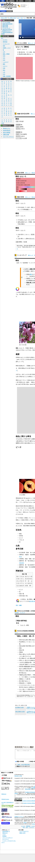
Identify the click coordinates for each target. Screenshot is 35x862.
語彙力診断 (6, 134)
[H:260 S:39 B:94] (26, 187)
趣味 (4, 64)
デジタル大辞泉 (22, 43)
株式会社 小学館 (18, 776)
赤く (29, 220)
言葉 (26, 242)
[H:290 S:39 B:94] (24, 187)
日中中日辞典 (28, 1)
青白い (21, 654)
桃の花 (20, 52)
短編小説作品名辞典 (23, 113)
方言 (4, 74)
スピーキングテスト (8, 136)
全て (2, 38)
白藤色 (28, 707)
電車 (4, 45)
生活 (4, 60)
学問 (4, 56)
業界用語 (5, 41)
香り (26, 660)
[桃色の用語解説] (3, 11)
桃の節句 (19, 441)
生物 (4, 68)
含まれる (31, 670)
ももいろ (23, 203)
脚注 (31, 274)
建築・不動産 (6, 54)
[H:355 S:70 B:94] (21, 191)
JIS (30, 585)
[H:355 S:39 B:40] (23, 189)
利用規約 (4, 836)
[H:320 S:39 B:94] (22, 187)
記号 (3, 123)
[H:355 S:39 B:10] (25, 189)
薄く (27, 639)
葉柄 (31, 658)
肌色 (26, 517)
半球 (21, 666)
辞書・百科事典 (7, 76)
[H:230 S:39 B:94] (28, 187)
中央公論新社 (23, 134)
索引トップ (30, 43)
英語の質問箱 (6, 132)
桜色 (20, 533)
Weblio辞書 (27, 789)
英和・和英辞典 (19, 1)
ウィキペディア (22, 255)
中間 (29, 222)
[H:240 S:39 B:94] (27, 187)
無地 (24, 691)
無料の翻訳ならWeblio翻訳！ (24, 6)
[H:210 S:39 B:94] (29, 187)
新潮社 (21, 126)
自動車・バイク (7, 48)
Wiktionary (3, 794)
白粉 (23, 683)
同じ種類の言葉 (12, 17)
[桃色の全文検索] (9, 11)
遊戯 (27, 209)
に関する (28, 54)
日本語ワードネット (19, 816)
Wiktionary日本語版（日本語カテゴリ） (6, 30)
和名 (32, 357)
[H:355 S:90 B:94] (20, 191)
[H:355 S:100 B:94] (19, 191)
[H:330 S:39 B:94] (21, 187)
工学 (4, 52)
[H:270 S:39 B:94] (25, 187)
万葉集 (28, 365)
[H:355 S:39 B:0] (26, 189)
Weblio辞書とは (6, 831)
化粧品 (29, 683)
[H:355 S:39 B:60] (22, 189)
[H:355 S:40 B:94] (23, 191)
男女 (20, 54)
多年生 (33, 666)
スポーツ (5, 66)
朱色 (29, 689)
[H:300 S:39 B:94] (23, 187)
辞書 (3, 1)
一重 (33, 674)
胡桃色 (21, 679)
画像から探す (22, 832)
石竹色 (21, 535)
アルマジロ (28, 656)
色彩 (22, 17)
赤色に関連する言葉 (20, 711)
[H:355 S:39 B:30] (24, 189)
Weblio (16, 793)
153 (28, 80)
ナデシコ (24, 359)
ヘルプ (4, 834)
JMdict (25, 822)
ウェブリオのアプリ (24, 831)
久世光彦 (21, 121)
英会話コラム (6, 128)
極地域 (27, 666)
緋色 (24, 646)
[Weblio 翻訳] (19, 5)
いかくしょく (30, 708)
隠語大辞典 (20, 197)
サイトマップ (5, 839)
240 (22, 80)
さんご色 (21, 689)
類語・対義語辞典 (10, 1)
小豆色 (28, 711)
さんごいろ (30, 712)
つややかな (22, 662)
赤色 (30, 52)
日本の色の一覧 (23, 595)
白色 (25, 674)
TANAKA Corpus (5, 799)
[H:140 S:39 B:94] (34, 187)
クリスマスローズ (24, 685)
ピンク (23, 357)
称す (23, 224)
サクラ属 (25, 670)
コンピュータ (6, 43)
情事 (20, 242)
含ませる (32, 238)
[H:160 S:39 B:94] (33, 187)
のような (26, 654)
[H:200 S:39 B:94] (30, 187)
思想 (22, 222)
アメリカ (30, 664)
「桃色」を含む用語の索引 (23, 764)
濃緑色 (27, 662)
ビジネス (5, 39)
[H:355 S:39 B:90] (20, 189)
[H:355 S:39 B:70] (21, 189)
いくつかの (30, 677)
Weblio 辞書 (4, 17)
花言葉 (32, 234)
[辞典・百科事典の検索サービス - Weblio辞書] (9, 5)
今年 (20, 691)
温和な (19, 222)
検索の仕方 (5, 832)
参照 (27, 625)
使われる (24, 672)
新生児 (17, 506)
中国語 (27, 348)
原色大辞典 (20, 172)
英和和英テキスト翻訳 (24, 747)
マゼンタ (21, 539)
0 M (32, 80)
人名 (4, 72)
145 (26, 80)
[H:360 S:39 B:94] (19, 187)
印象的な (21, 674)
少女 (19, 234)
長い (20, 658)
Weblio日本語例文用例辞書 (25, 631)
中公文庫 (24, 138)
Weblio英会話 (6, 130)
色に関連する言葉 (19, 707)
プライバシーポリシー (7, 837)
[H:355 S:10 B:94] (25, 191)
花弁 (20, 646)
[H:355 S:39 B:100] (19, 189)
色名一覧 (24, 574)
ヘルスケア (5, 62)
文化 (18, 17)
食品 (4, 70)
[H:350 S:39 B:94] (20, 187)
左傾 (22, 207)
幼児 (22, 506)
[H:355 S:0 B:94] (26, 191)
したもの (24, 220)
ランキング (22, 612)
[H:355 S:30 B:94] (24, 191)
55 (34, 80)
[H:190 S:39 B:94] (31, 187)
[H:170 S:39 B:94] (32, 187)
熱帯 (26, 664)
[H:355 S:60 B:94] (22, 191)
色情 (25, 54)
